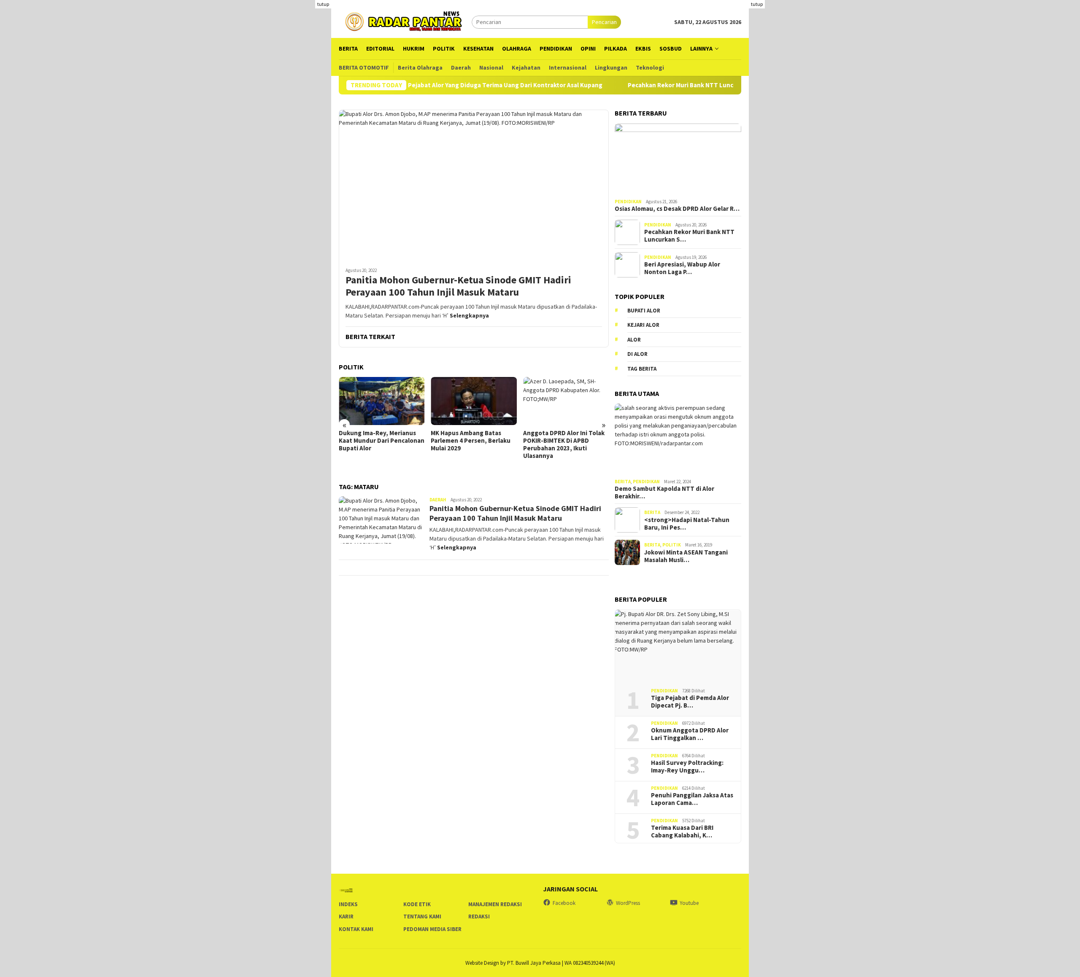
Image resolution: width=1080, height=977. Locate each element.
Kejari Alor (643, 324)
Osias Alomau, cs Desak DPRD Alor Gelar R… (677, 209)
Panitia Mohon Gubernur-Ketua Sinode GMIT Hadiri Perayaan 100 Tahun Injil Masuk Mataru (458, 286)
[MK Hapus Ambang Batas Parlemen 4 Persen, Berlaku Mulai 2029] (473, 401)
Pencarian (604, 22)
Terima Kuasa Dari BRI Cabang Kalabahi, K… (682, 831)
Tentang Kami (422, 916)
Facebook (564, 903)
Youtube (689, 903)
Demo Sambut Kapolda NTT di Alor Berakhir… (664, 492)
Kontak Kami (356, 929)
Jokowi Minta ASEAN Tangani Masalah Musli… (686, 556)
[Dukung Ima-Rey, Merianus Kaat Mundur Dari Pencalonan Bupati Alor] (381, 401)
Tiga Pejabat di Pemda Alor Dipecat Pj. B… (690, 701)
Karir (346, 916)
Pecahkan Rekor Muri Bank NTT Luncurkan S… (689, 235)
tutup (323, 4)
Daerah (437, 500)
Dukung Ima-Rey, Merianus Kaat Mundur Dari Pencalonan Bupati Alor (381, 440)
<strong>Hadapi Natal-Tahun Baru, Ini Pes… (686, 523)
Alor (634, 339)
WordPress (628, 903)
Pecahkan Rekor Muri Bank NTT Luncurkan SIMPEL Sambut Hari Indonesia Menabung (723, 85)
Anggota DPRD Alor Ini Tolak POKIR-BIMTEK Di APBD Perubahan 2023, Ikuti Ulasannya (564, 444)
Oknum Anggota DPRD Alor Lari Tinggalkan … (690, 734)
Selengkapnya (469, 315)
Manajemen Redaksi (495, 904)
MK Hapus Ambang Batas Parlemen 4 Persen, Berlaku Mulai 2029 (470, 440)
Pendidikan (628, 202)
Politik (671, 545)
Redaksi (479, 916)
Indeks (348, 904)
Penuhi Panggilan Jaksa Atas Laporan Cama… (692, 799)
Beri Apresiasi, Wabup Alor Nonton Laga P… (682, 268)
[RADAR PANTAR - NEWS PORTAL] (405, 21)
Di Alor (637, 354)
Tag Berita (641, 368)
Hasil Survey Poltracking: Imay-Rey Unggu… (687, 766)
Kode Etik (417, 904)
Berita (623, 481)
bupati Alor (643, 310)
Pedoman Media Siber (432, 929)
